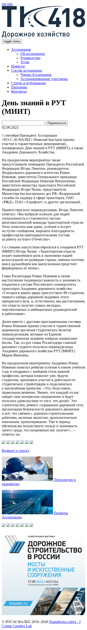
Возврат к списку (15, 451)
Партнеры (19, 87)
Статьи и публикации (28, 83)
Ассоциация (21, 49)
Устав (24, 62)
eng (10, 4)
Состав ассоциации (26, 70)
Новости (18, 66)
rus (4, 4)
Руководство (30, 58)
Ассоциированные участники (44, 79)
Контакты (19, 91)
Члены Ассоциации (36, 75)
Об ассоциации (32, 54)
